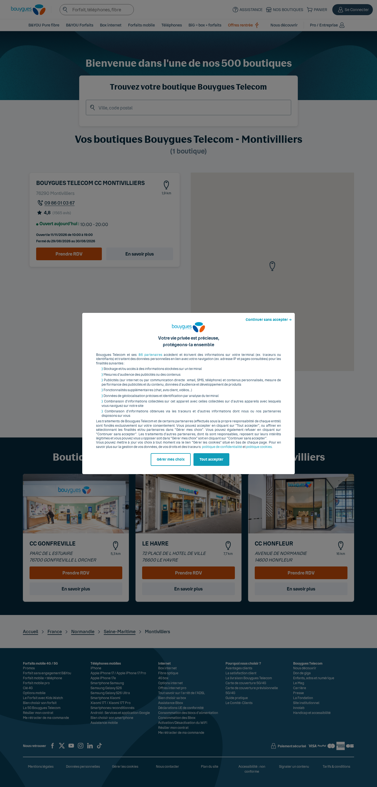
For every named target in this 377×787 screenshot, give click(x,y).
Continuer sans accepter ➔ (269, 320)
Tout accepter (211, 459)
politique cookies (259, 447)
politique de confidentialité (222, 447)
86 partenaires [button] (150, 355)
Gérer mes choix (171, 459)
